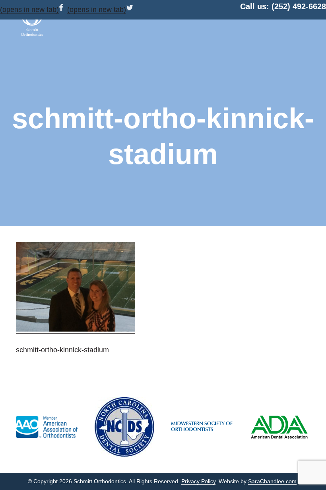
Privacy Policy (198, 481)
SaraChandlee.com (272, 481)
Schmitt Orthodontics (32, 20)
